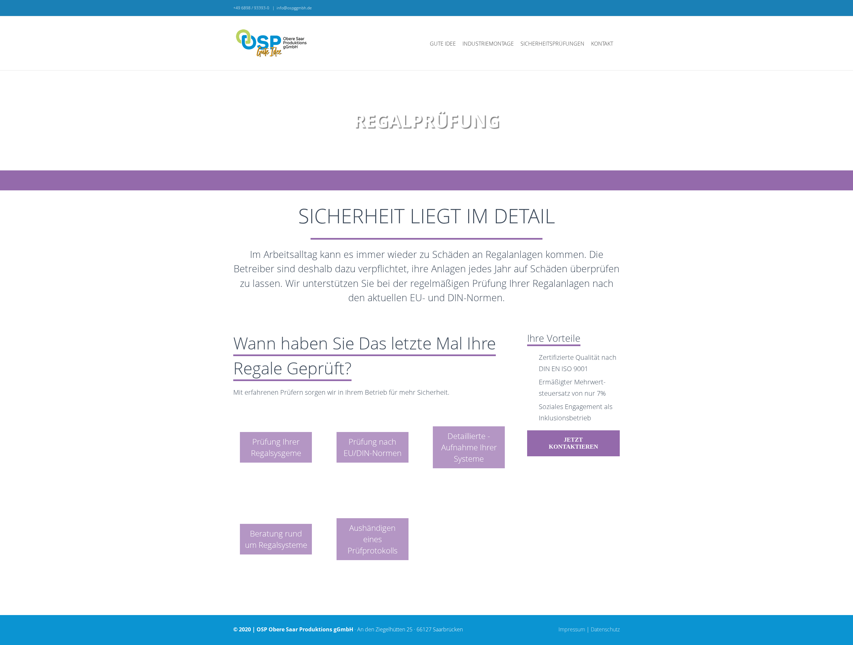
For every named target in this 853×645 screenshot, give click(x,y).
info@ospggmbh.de (294, 8)
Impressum (571, 629)
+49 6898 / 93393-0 (251, 8)
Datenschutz (605, 629)
